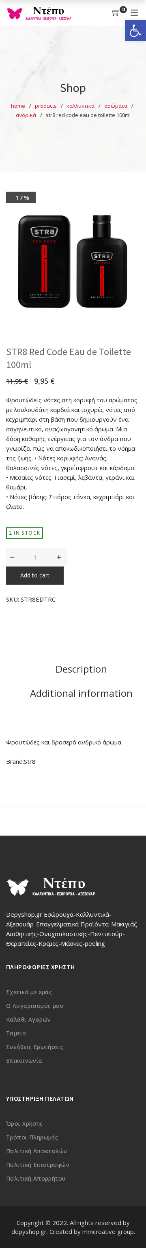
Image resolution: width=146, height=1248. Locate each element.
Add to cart (34, 575)
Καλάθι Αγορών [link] (28, 1019)
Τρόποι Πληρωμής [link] (32, 1137)
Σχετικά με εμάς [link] (29, 992)
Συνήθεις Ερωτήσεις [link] (35, 1047)
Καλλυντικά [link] (80, 105)
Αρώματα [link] (115, 105)
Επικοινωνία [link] (24, 1060)
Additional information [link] (81, 693)
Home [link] (18, 105)
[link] (135, 30)
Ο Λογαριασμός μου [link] (34, 1006)
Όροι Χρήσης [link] (24, 1123)
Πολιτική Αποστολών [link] (36, 1151)
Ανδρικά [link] (26, 115)
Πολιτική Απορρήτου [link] (36, 1178)
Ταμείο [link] (16, 1033)
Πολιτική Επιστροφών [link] (37, 1165)
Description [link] (81, 668)
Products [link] (46, 105)
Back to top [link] (131, 1226)
